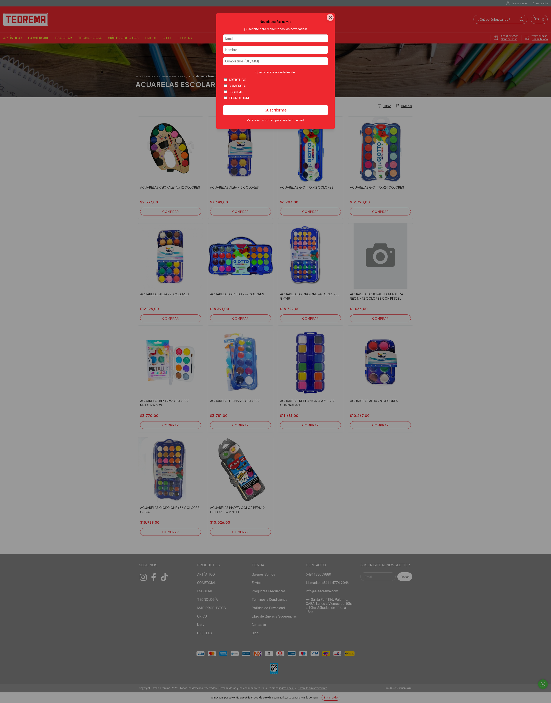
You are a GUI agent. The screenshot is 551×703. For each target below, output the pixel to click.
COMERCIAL (238, 86)
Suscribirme (275, 110)
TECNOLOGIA (239, 98)
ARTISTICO (237, 80)
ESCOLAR (236, 92)
